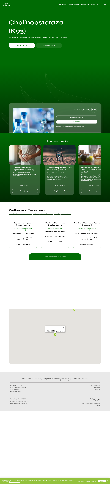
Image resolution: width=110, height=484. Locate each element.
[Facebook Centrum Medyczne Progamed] (95, 399)
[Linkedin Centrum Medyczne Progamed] (98, 399)
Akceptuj (102, 481)
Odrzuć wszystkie (91, 481)
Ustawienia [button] (81, 481)
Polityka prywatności (14, 482)
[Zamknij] (108, 481)
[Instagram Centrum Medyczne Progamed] (91, 399)
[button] (98, 4)
